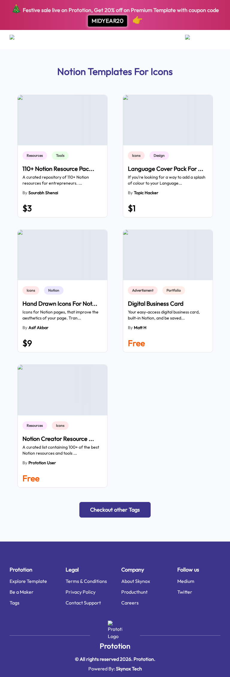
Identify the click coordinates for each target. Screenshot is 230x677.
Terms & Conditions (86, 581)
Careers (130, 603)
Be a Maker (22, 592)
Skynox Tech (129, 669)
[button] (115, 510)
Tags (14, 603)
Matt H (140, 327)
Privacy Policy (81, 592)
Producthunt (134, 592)
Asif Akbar (38, 327)
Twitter (184, 592)
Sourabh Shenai (43, 192)
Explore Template (28, 581)
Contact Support (83, 603)
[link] (35, 155)
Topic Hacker (146, 192)
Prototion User (42, 462)
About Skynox (135, 581)
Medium (185, 581)
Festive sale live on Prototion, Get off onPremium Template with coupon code (115, 14)
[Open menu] (18, 39)
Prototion (115, 645)
